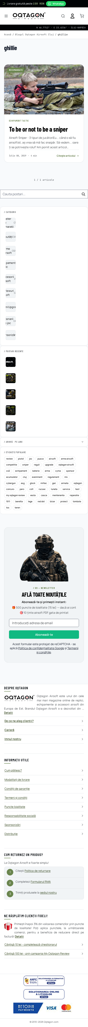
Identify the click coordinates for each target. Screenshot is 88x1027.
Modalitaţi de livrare (17, 779)
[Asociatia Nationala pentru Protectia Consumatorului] (44, 981)
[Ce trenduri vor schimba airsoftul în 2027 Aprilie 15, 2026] (11, 410)
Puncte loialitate (15, 807)
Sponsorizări (12, 825)
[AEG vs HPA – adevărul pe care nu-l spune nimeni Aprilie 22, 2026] (11, 394)
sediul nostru (48, 892)
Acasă (7, 34)
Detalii (8, 713)
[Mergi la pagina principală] (29, 16)
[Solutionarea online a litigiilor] (44, 994)
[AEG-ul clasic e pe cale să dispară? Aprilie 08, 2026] (11, 426)
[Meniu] (6, 16)
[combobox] (44, 194)
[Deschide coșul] (81, 16)
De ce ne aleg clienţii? (19, 721)
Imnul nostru (13, 739)
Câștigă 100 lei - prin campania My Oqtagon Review (37, 953)
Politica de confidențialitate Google (41, 648)
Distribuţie (11, 834)
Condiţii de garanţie (17, 788)
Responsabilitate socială (20, 816)
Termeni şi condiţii (16, 798)
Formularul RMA (41, 881)
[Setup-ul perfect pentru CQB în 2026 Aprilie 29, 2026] (11, 378)
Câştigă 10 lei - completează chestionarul (31, 944)
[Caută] (63, 16)
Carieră (9, 730)
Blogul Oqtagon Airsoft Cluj (34, 34)
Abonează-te (44, 634)
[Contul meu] (72, 16)
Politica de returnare (38, 871)
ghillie (63, 34)
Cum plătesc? (13, 770)
